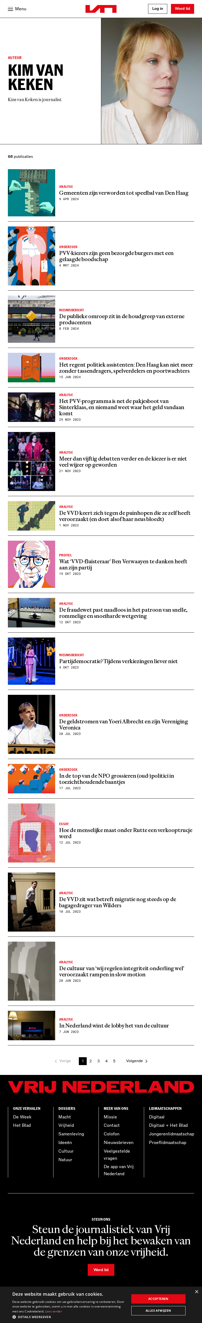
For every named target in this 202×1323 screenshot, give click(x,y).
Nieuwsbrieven (119, 1142)
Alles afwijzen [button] (158, 1310)
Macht (64, 1117)
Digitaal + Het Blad (168, 1125)
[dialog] (101, 1305)
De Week (22, 1117)
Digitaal (157, 1117)
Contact (112, 1125)
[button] (69, 1316)
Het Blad (22, 1125)
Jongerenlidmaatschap (171, 1134)
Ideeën (65, 1142)
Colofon (111, 1134)
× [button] (196, 1292)
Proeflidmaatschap (167, 1142)
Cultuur (66, 1151)
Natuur (65, 1159)
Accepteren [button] (158, 1299)
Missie (110, 1117)
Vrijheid (66, 1125)
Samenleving (71, 1134)
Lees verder (53, 1311)
